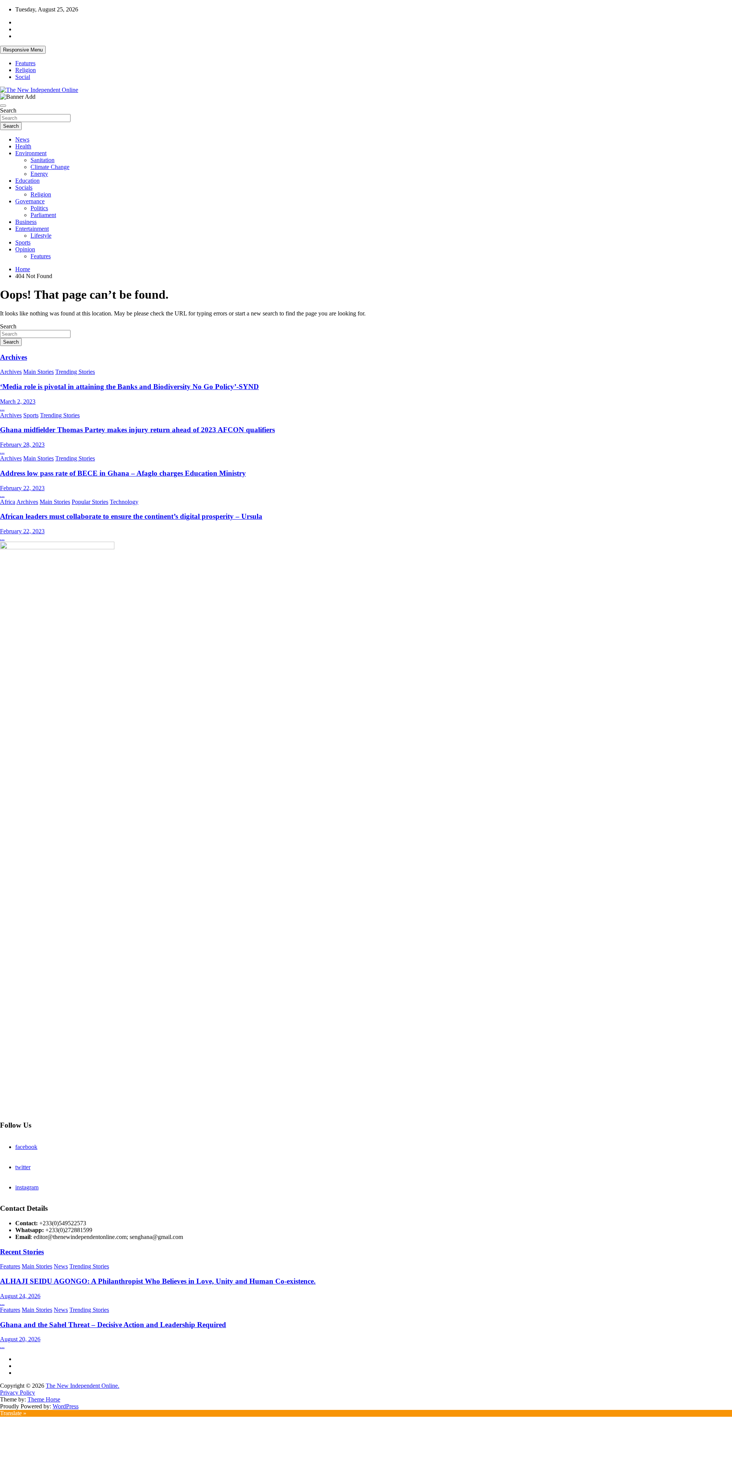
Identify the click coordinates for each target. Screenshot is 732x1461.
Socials (23, 187)
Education (27, 180)
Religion (25, 70)
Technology (124, 502)
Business (26, 222)
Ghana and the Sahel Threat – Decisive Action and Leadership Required (113, 1325)
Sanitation (42, 160)
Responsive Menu (23, 50)
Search (8, 110)
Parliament (43, 215)
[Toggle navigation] (3, 106)
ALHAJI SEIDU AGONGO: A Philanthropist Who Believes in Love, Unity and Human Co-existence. (158, 1281)
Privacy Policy (17, 1392)
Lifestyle (40, 235)
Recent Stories (22, 1252)
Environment (31, 153)
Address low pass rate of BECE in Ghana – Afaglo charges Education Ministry (123, 473)
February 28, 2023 (22, 444)
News (22, 139)
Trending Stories (75, 371)
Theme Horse (43, 1399)
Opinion (25, 249)
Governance (30, 201)
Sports (22, 242)
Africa (7, 502)
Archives (13, 357)
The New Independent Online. (82, 1385)
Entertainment (32, 228)
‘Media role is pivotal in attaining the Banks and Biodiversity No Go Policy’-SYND (129, 387)
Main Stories (38, 371)
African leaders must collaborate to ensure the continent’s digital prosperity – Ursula (131, 516)
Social (22, 77)
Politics (39, 208)
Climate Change (49, 167)
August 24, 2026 (20, 1296)
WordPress (66, 1406)
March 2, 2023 (17, 401)
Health (23, 146)
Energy (39, 174)
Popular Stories (90, 502)
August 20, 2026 (20, 1339)
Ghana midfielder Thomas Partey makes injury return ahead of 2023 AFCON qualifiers (137, 430)
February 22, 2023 (22, 488)
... (2, 408)
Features (25, 63)
